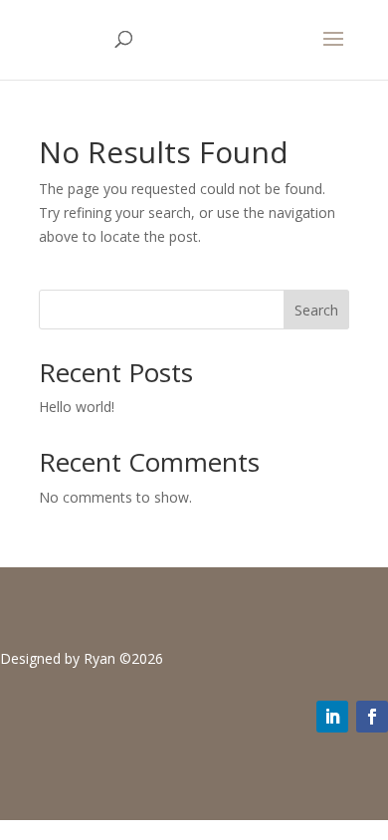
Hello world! (76, 406)
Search (316, 310)
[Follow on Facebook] (372, 717)
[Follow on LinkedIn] (332, 717)
